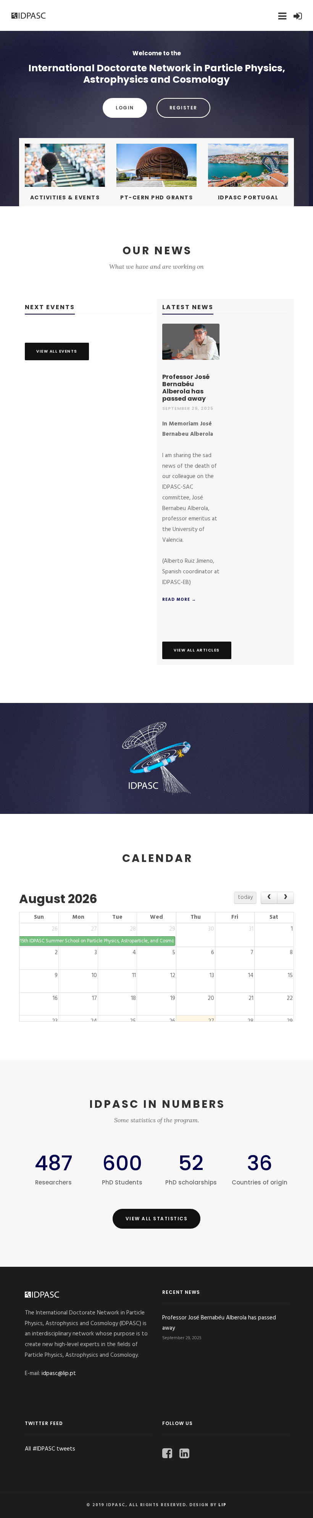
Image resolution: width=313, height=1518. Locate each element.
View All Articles (197, 650)
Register (183, 107)
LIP (222, 1505)
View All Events (56, 351)
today (245, 897)
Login (125, 107)
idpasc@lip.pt (59, 1373)
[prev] (269, 898)
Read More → (179, 599)
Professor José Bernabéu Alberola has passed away (186, 387)
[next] (285, 898)
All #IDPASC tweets (50, 1449)
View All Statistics (157, 1218)
